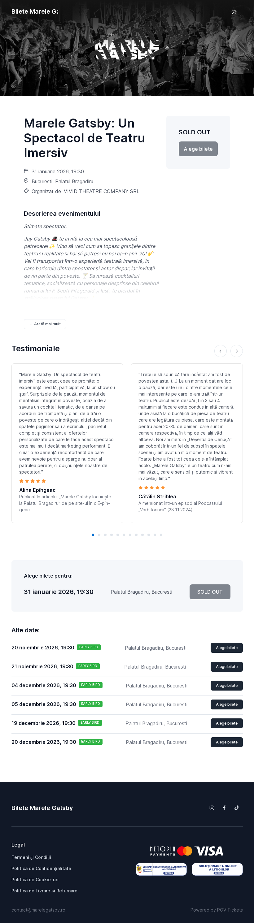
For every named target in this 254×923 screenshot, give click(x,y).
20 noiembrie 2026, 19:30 (42, 647)
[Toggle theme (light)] (234, 12)
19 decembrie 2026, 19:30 (43, 723)
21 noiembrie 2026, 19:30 (42, 666)
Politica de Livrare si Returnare (44, 890)
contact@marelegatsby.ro (38, 909)
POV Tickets (230, 909)
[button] (93, 535)
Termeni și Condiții (31, 857)
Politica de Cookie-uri (35, 879)
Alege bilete (227, 647)
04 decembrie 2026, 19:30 (43, 685)
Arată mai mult (47, 324)
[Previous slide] (220, 351)
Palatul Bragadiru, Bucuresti (155, 648)
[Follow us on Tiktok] (236, 808)
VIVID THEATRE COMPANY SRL (101, 191)
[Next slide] (236, 351)
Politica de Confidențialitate (41, 868)
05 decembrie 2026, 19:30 (43, 704)
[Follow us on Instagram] (212, 808)
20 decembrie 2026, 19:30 (43, 742)
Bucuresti (42, 181)
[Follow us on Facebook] (224, 808)
